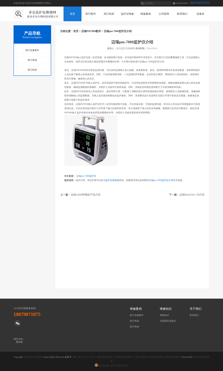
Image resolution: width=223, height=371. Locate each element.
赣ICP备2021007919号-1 (85, 357)
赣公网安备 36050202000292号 (113, 365)
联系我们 (194, 315)
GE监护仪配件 (139, 357)
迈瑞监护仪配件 (155, 357)
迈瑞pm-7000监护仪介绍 (161, 180)
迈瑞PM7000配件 (91, 31)
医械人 (110, 357)
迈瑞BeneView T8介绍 (191, 194)
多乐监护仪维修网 (110, 180)
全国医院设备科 (168, 321)
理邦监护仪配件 (172, 357)
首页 (76, 31)
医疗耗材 (32, 70)
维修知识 (166, 308)
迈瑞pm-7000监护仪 (86, 176)
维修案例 (136, 308)
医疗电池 (32, 60)
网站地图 (101, 357)
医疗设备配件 (32, 50)
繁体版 (19, 342)
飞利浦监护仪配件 (123, 357)
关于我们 (195, 308)
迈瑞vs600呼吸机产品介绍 (85, 194)
